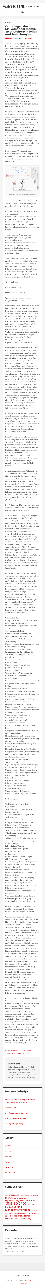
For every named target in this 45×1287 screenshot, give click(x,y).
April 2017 (8, 1157)
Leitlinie (17, 1206)
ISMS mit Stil (15, 6)
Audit (27, 1195)
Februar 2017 (9, 1162)
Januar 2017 (9, 1167)
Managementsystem (17, 1209)
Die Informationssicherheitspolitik (16, 1113)
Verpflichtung (10, 1218)
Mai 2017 (8, 1151)
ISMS (25, 1050)
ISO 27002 (31, 1204)
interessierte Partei (27, 1200)
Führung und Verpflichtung (14, 1124)
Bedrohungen (19, 1050)
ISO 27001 (29, 1050)
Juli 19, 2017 (9, 38)
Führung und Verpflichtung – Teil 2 (16, 1118)
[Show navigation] (4, 6)
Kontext (9, 1206)
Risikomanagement (10, 1053)
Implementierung (12, 1200)
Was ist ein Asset (10, 1108)
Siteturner (30, 1280)
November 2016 (10, 1173)
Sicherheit (9, 1216)
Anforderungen (12, 1194)
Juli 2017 (7, 1146)
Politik (35, 1210)
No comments (28, 38)
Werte (18, 1219)
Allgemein (8, 22)
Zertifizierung (25, 1218)
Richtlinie (8, 1213)
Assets (14, 1050)
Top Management (22, 1215)
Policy (31, 1210)
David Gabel (19, 38)
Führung (9, 1197)
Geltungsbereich (20, 1198)
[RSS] (22, 12)
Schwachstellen (19, 1053)
